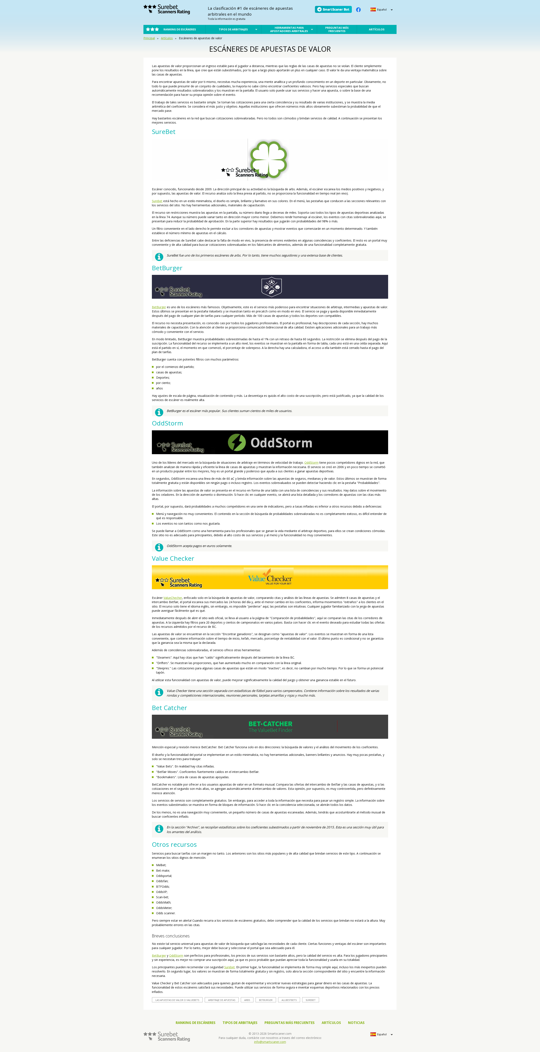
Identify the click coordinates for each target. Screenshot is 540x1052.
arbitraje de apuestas (221, 1000)
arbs (247, 1000)
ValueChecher (172, 598)
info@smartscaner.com (270, 1042)
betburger (266, 1000)
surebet (311, 1000)
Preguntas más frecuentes (337, 29)
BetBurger (159, 307)
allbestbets (289, 1000)
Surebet (157, 201)
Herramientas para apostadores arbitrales (289, 29)
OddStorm (311, 463)
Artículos (377, 29)
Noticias (356, 1022)
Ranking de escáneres (179, 29)
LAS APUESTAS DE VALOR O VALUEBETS (177, 1000)
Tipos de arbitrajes (233, 29)
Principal (149, 38)
